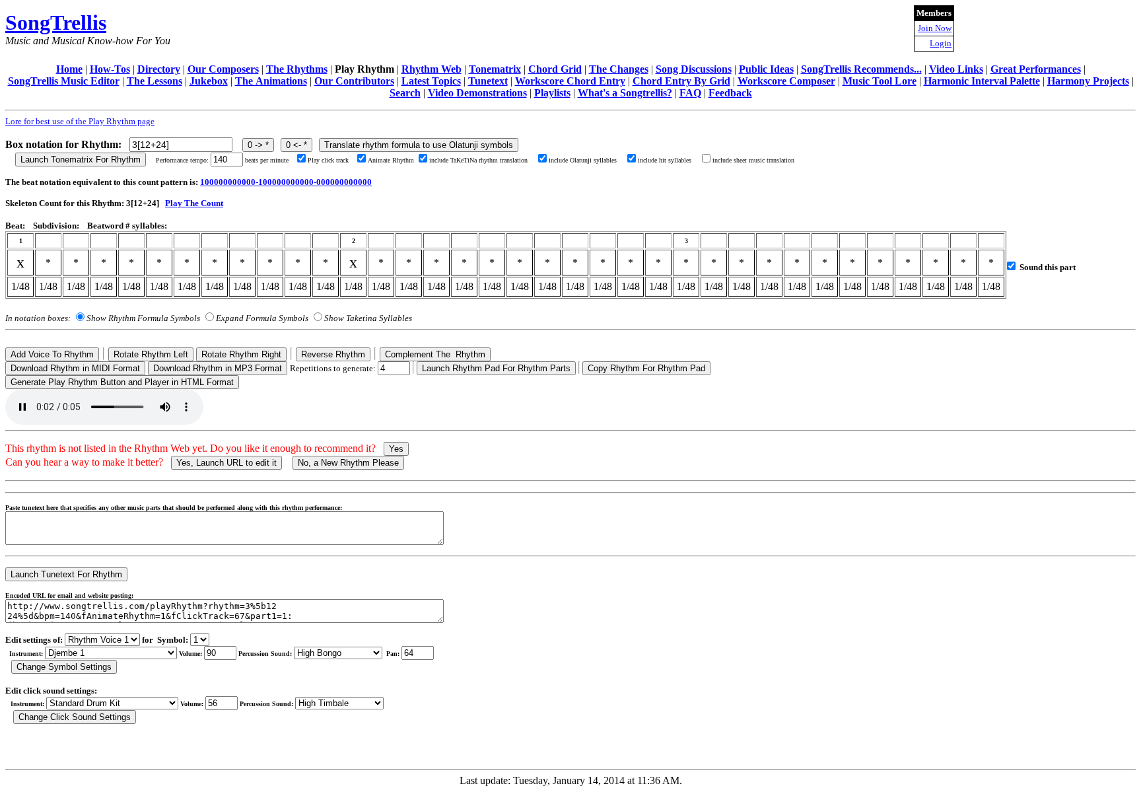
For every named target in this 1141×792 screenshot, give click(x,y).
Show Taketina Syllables (368, 318)
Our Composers (223, 69)
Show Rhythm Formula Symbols (143, 318)
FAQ (690, 92)
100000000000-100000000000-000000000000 (286, 182)
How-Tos (110, 69)
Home (69, 69)
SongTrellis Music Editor (64, 81)
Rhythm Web (431, 69)
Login (940, 43)
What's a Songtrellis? (625, 92)
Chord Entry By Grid (681, 81)
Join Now (934, 28)
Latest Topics (431, 81)
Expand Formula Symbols (262, 318)
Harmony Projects (1088, 81)
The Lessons (154, 81)
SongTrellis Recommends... (861, 69)
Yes (396, 449)
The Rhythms (297, 69)
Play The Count (194, 203)
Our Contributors (354, 81)
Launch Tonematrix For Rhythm (80, 159)
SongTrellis (55, 22)
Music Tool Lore (879, 81)
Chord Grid (555, 69)
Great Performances (1035, 69)
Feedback (730, 92)
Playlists (552, 92)
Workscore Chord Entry (570, 81)
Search (405, 92)
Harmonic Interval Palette (982, 81)
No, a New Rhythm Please (348, 463)
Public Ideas (766, 69)
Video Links (956, 69)
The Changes (618, 69)
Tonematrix (495, 69)
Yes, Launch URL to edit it (226, 463)
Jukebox (209, 81)
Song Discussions (694, 69)
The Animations (271, 81)
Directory (158, 69)
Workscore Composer (786, 81)
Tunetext (488, 81)
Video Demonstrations (477, 92)
